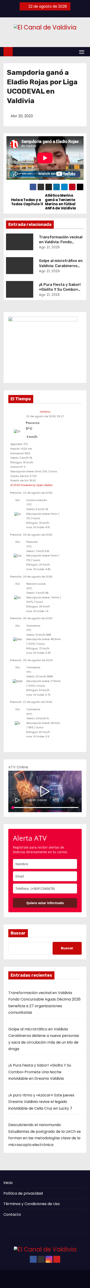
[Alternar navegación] (82, 51)
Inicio (8, 1182)
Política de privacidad (23, 1193)
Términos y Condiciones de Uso (31, 1203)
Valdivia (45, 412)
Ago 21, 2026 (49, 247)
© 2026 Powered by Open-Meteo (31, 485)
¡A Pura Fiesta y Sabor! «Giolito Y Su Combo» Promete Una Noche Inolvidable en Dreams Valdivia (39, 1072)
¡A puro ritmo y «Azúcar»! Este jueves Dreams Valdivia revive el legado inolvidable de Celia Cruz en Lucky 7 (41, 1101)
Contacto (12, 1214)
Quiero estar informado (45, 903)
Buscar (18, 933)
